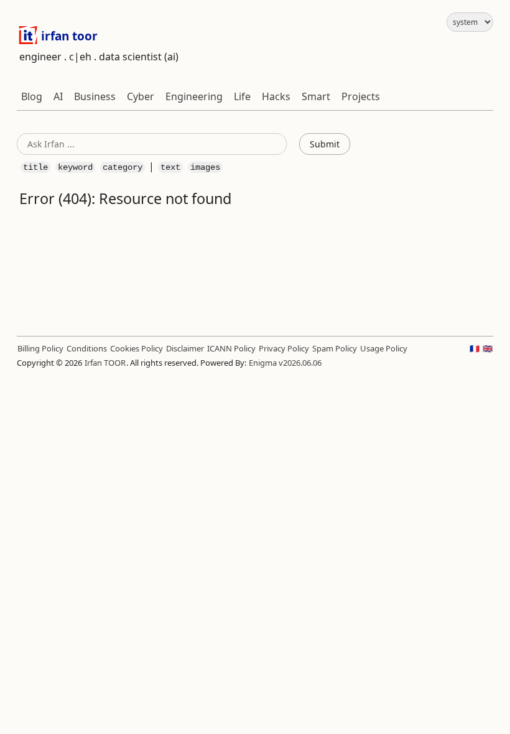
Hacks (276, 96)
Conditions (87, 348)
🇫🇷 (475, 348)
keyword (75, 167)
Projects (360, 96)
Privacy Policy (284, 348)
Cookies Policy (136, 348)
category (122, 167)
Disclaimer (185, 348)
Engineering (194, 96)
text (170, 167)
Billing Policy (40, 348)
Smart (316, 96)
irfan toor (68, 36)
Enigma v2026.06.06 (285, 362)
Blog (31, 96)
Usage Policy (383, 348)
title (35, 167)
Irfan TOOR (105, 362)
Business (95, 96)
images (205, 167)
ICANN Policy (231, 348)
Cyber (140, 96)
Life (242, 96)
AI (58, 96)
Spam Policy (334, 348)
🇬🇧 (488, 348)
